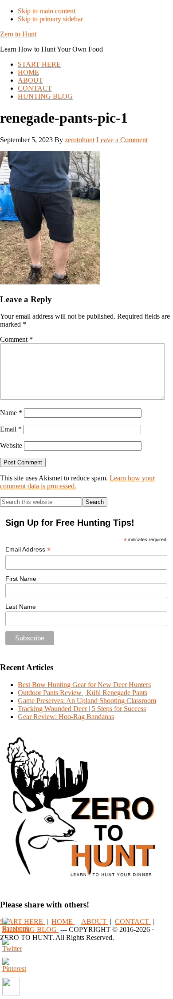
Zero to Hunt (18, 34)
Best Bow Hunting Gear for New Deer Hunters (84, 684)
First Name (20, 578)
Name (11, 412)
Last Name (20, 606)
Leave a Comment (122, 140)
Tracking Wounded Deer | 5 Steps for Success (82, 708)
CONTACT (133, 921)
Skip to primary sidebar (50, 19)
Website (11, 445)
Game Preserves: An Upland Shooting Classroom (87, 700)
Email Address (28, 549)
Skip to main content (46, 11)
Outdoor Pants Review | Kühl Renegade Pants (82, 692)
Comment (16, 339)
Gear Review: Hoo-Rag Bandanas (66, 716)
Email (11, 429)
